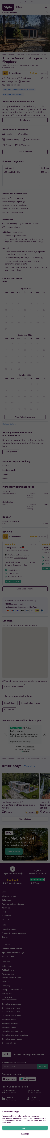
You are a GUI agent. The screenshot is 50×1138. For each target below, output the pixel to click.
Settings (25, 1133)
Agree (25, 1128)
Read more (6, 1123)
